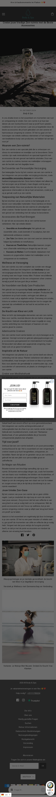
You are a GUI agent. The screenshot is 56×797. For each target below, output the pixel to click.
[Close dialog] (52, 381)
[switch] (50, 793)
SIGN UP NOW (14, 405)
